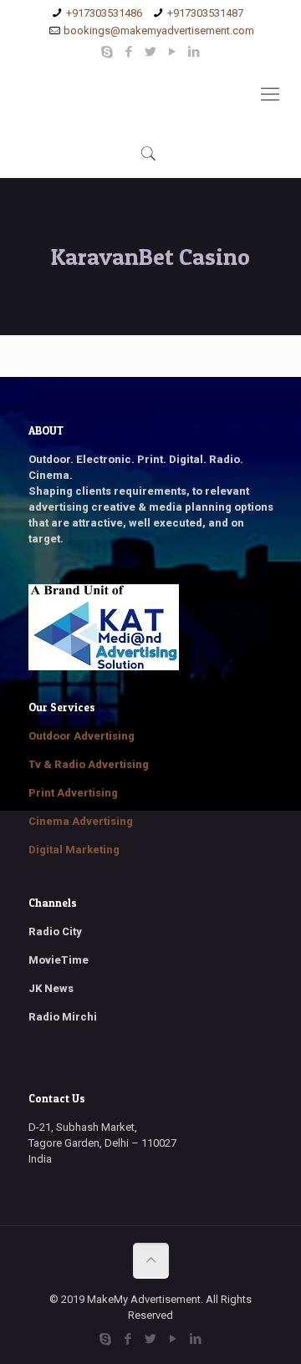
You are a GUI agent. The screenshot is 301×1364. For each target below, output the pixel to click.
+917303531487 (205, 13)
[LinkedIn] (194, 51)
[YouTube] (172, 51)
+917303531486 (104, 13)
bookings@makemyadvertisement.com (159, 30)
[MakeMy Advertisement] (150, 94)
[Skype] (107, 51)
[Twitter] (151, 51)
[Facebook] (129, 51)
